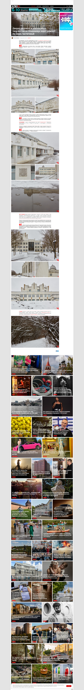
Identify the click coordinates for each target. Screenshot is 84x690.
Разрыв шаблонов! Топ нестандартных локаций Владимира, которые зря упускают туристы (21, 551)
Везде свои (14, 497)
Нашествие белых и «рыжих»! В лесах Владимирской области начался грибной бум (42, 674)
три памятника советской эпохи (43, 40)
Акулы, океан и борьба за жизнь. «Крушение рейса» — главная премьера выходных (63, 551)
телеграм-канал (43, 122)
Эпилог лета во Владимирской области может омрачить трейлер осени (26, 530)
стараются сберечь (33, 314)
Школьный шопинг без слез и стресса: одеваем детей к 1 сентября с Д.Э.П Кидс (42, 633)
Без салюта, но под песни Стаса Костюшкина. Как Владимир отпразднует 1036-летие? (57, 406)
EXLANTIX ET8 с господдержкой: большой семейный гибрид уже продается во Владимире (63, 509)
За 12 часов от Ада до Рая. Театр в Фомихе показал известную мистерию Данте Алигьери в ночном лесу (21, 468)
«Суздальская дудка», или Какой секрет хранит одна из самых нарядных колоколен (57, 365)
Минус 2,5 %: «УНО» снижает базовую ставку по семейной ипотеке (42, 468)
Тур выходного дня (15, 415)
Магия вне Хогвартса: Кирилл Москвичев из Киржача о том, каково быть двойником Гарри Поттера (57, 612)
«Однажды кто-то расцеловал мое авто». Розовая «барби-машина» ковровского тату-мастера (26, 448)
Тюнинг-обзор (14, 456)
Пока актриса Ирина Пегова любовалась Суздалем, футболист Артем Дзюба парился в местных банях (21, 509)
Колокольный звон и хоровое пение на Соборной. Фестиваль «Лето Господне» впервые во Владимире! (42, 551)
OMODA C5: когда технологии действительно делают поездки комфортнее (57, 654)
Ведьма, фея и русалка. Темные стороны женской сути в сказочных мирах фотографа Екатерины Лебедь (63, 386)
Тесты (13, 435)
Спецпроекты (45, 6)
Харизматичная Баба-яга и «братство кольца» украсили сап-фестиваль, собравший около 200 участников (57, 530)
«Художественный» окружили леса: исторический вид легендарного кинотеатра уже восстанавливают (26, 571)
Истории (39, 6)
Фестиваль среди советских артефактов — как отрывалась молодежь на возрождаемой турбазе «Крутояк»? (21, 674)
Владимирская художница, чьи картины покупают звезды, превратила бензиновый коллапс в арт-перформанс (26, 365)
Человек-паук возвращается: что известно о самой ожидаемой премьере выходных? (42, 386)
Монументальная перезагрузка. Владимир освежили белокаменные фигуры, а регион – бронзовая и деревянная (57, 489)
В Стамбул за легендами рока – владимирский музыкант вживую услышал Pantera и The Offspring (26, 489)
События (33, 6)
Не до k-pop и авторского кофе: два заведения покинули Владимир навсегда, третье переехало (57, 448)
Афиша (52, 6)
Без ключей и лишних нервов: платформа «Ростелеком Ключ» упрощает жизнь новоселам (63, 468)
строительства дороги (45, 312)
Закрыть (68, 686)
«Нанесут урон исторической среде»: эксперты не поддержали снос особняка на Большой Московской (26, 612)
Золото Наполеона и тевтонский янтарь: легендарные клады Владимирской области (42, 592)
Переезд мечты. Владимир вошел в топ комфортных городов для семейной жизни (21, 633)
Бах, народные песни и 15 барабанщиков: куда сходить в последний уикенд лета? (21, 386)
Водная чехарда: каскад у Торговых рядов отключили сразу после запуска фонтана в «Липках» (42, 427)
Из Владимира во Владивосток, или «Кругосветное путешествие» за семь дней (26, 406)
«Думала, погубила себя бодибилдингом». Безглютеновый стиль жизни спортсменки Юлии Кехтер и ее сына (57, 571)
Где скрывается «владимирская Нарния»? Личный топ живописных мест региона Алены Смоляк (26, 654)
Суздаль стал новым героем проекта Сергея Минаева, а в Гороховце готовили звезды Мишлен (63, 592)
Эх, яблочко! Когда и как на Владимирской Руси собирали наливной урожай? (21, 427)
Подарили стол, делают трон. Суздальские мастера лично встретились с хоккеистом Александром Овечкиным (63, 633)
